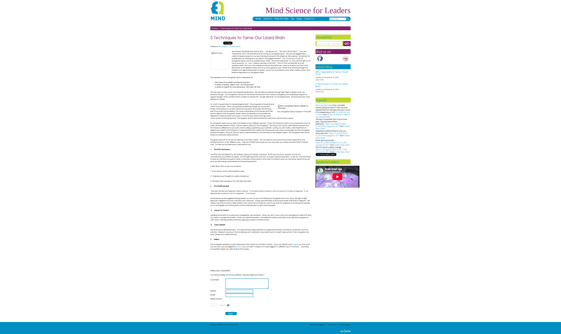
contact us (332, 324)
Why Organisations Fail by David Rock (332, 73)
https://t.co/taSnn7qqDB (335, 124)
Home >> (215, 28)
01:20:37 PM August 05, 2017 (327, 135)
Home (258, 18)
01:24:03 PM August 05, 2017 (327, 126)
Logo (218, 10)
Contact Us (309, 18)
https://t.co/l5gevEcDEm (326, 149)
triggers (295, 244)
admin (238, 46)
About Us (267, 18)
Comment (214, 280)
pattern (239, 246)
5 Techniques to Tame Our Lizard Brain (332, 85)
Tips (293, 18)
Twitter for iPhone (334, 114)
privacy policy (345, 324)
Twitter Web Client (342, 145)
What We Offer (281, 18)
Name (213, 291)
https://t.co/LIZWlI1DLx (338, 133)
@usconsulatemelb (323, 105)
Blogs (299, 18)
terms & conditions (317, 324)
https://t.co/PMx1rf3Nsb (326, 142)
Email (212, 295)
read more (320, 79)
